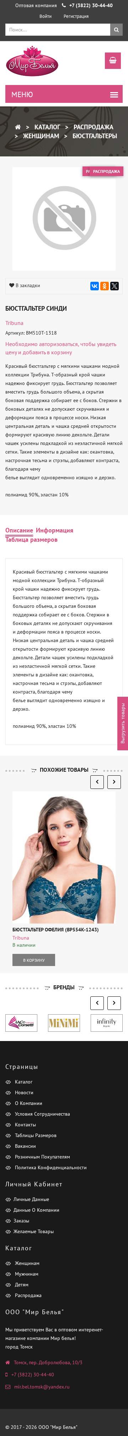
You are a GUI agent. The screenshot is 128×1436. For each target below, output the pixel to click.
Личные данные (31, 1199)
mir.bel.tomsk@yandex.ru (42, 1387)
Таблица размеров (31, 539)
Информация (54, 530)
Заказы (21, 1220)
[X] (114, 286)
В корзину (34, 960)
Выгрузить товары (122, 723)
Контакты (25, 1124)
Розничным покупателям (42, 1157)
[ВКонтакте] (94, 286)
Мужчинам (26, 1274)
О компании (28, 1103)
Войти (45, 16)
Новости (23, 1092)
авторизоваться (58, 343)
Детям (21, 1284)
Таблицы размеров (35, 1135)
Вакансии (25, 1146)
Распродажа (92, 127)
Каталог (46, 127)
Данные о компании (36, 1210)
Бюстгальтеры (94, 136)
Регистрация (76, 16)
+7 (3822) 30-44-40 (32, 1374)
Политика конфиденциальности (50, 1167)
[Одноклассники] (104, 286)
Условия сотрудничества (42, 1114)
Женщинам (40, 136)
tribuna (14, 322)
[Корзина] (109, 61)
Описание (19, 530)
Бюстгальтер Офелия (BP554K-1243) (55, 929)
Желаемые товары (34, 1231)
